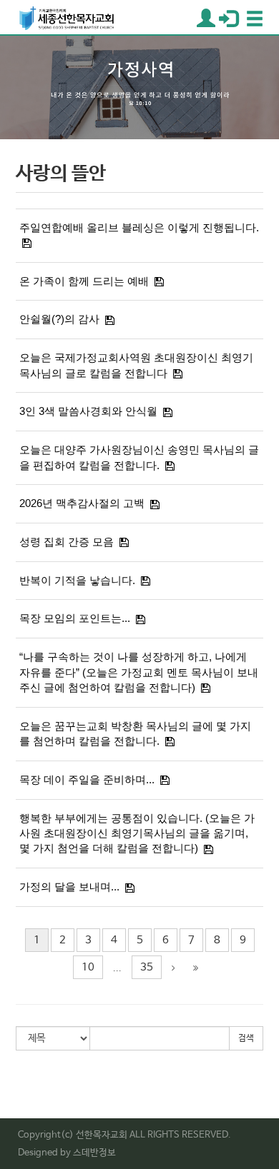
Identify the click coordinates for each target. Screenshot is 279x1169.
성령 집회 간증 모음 (66, 542)
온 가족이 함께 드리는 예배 (84, 281)
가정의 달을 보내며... (69, 886)
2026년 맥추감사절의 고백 (82, 503)
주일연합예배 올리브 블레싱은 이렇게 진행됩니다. (139, 227)
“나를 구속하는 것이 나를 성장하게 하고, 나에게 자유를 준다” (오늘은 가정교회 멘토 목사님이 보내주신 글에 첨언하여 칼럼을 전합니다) (138, 672)
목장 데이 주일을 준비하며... (87, 779)
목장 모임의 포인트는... (74, 618)
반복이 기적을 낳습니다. (77, 580)
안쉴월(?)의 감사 (59, 319)
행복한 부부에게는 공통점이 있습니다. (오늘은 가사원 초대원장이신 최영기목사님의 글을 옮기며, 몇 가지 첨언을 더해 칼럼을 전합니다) (137, 833)
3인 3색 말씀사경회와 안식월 (88, 411)
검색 (246, 1038)
